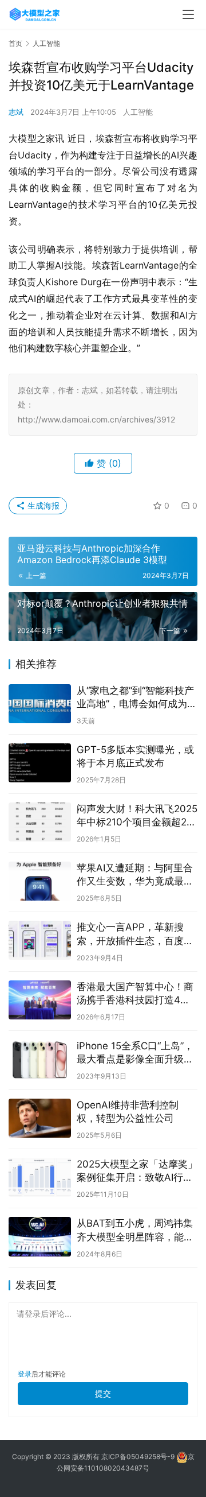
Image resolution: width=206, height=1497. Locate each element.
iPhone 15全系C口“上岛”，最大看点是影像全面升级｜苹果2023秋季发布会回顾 (135, 1053)
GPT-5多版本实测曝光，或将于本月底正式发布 (135, 756)
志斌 (16, 112)
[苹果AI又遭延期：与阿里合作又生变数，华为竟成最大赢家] (40, 881)
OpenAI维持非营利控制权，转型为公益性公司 (128, 1111)
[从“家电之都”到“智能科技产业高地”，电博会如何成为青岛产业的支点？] (40, 703)
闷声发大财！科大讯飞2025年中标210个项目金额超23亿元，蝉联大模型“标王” (137, 816)
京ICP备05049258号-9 (138, 1456)
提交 (103, 1393)
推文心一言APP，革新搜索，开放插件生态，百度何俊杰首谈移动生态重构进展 (135, 934)
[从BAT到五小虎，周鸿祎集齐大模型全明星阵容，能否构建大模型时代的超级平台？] (40, 1236)
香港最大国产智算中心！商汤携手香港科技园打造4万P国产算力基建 (136, 994)
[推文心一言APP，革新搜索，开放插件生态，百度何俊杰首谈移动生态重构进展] (40, 940)
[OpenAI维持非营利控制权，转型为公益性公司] (40, 1118)
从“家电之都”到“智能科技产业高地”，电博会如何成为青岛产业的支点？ (137, 698)
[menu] (188, 14)
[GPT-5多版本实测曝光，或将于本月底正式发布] (40, 762)
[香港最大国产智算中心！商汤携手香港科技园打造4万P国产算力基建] (40, 999)
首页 (15, 43)
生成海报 (42, 505)
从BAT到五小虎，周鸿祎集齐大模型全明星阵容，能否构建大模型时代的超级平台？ (135, 1230)
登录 (24, 1374)
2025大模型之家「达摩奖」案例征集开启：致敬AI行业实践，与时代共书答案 (137, 1171)
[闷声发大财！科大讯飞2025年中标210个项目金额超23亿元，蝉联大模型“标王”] (40, 821)
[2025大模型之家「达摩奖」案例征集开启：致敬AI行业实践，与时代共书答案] (40, 1177)
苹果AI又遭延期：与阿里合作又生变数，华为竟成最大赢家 (135, 875)
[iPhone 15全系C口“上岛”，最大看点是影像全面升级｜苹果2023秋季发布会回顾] (40, 1059)
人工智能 (138, 112)
